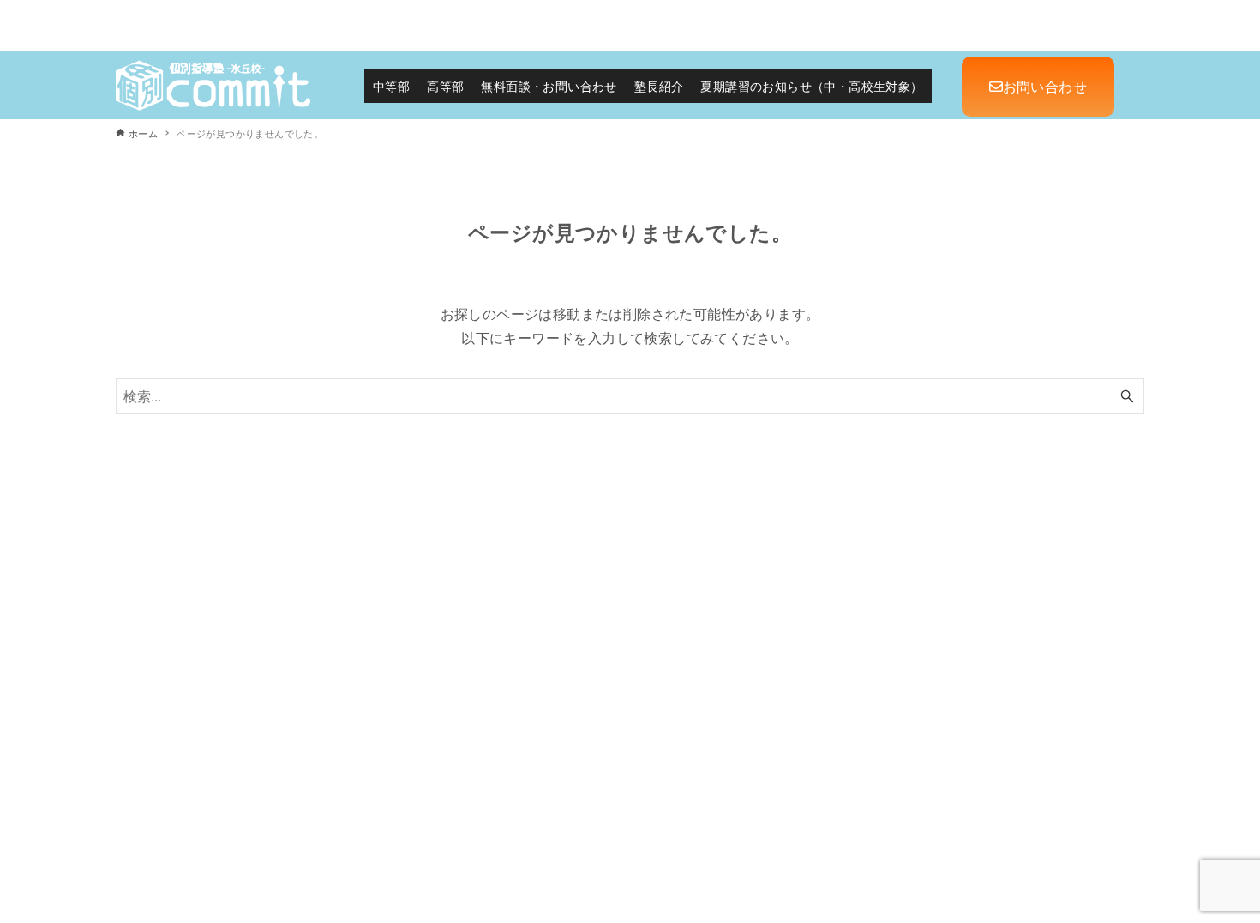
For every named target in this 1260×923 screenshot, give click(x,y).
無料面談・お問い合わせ (548, 85)
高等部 (445, 85)
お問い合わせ (1045, 86)
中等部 (391, 85)
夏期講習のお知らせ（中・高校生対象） (811, 85)
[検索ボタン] (1127, 396)
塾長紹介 (659, 85)
